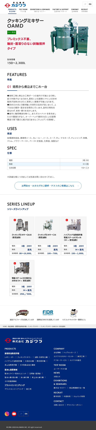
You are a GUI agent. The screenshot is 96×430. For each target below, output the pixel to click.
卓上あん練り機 (38, 377)
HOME (5, 326)
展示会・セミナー (60, 388)
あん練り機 (25, 377)
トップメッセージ (70, 352)
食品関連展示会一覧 (77, 388)
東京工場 (81, 356)
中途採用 (67, 396)
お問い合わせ (59, 405)
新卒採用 (57, 396)
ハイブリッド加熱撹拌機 (13, 361)
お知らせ (57, 376)
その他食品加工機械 (27, 365)
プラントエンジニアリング (14, 389)
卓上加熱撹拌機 (11, 365)
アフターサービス (60, 360)
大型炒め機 (29, 361)
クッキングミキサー (33, 326)
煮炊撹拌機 (41, 361)
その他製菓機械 (11, 381)
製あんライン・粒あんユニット (15, 373)
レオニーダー (10, 357)
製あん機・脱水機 (11, 377)
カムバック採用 (79, 396)
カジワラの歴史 (75, 360)
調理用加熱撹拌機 (20, 326)
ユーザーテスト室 (60, 369)
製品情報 (11, 326)
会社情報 (57, 352)
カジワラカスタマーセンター (64, 356)
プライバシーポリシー (75, 405)
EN (90, 4)
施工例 (28, 389)
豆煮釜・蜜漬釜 (35, 373)
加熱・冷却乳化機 (41, 357)
